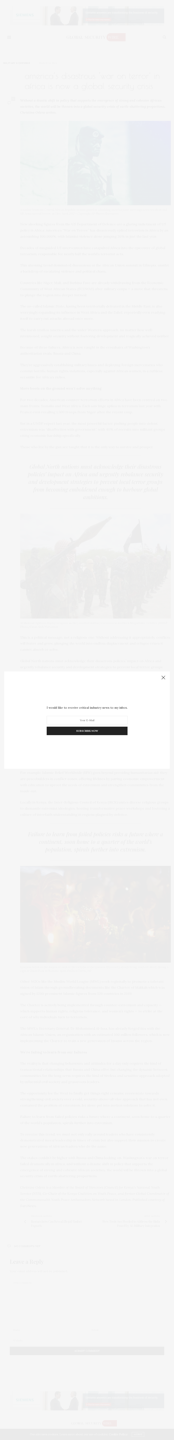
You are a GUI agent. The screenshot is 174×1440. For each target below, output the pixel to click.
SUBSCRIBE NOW (87, 730)
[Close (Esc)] (163, 678)
